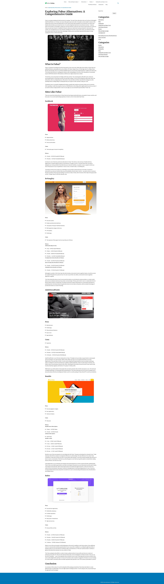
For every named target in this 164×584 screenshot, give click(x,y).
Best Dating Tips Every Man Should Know (107, 35)
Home (65, 1)
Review (91, 1)
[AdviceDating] (50, 3)
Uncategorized (101, 32)
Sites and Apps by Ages (73, 1)
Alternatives (83, 1)
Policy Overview (102, 37)
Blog (106, 4)
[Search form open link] (118, 3)
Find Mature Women (92, 4)
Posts (99, 39)
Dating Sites (101, 4)
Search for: (100, 10)
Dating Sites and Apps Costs (101, 1)
